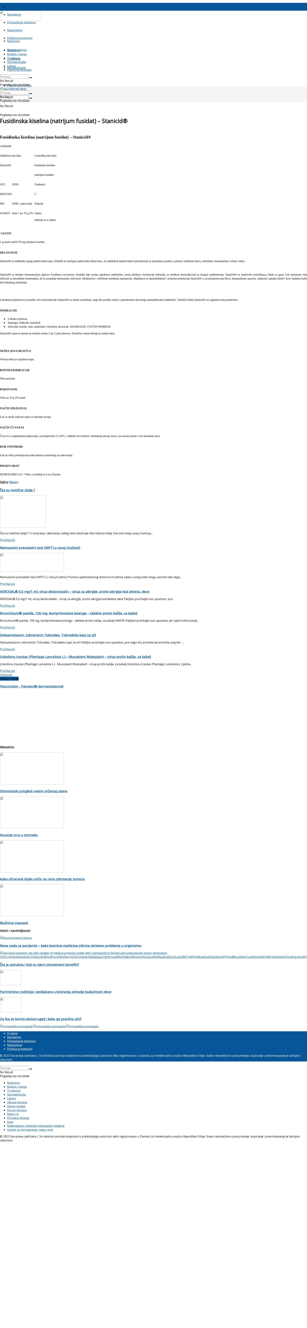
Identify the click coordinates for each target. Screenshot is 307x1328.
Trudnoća (13, 58)
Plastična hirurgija (19, 70)
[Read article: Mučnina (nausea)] (153, 900)
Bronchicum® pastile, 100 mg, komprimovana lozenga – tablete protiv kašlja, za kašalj (68, 613)
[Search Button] (30, 98)
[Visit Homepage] (20, 19)
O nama (12, 7)
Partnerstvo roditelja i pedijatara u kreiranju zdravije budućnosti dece (55, 991)
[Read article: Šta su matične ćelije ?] (153, 512)
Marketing (14, 1037)
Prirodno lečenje (18, 1118)
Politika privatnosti (19, 38)
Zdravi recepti (16, 1106)
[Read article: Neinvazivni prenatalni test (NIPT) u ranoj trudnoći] (153, 562)
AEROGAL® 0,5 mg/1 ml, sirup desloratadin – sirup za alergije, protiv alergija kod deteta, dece (74, 591)
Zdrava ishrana (17, 1102)
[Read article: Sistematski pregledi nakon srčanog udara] (153, 769)
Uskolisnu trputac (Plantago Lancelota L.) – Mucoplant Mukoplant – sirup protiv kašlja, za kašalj (75, 656)
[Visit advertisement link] (16, 1026)
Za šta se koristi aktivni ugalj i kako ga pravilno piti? (41, 1019)
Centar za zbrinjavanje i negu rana (30, 1130)
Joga (10, 1122)
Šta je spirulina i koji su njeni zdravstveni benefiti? (39, 964)
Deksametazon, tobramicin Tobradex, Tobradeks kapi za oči (48, 635)
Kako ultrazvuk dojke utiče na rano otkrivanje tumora (42, 879)
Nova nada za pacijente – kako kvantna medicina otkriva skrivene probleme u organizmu (70, 945)
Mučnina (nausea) (14, 922)
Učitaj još (6, 675)
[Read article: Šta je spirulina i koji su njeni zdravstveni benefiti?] (153, 955)
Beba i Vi (13, 1114)
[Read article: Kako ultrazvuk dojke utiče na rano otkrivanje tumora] (153, 856)
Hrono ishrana (17, 1110)
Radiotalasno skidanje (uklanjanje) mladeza (35, 1126)
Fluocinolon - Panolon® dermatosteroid (31, 686)
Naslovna (13, 41)
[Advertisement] (106, 716)
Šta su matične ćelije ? (17, 490)
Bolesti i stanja (17, 54)
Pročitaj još (7, 540)
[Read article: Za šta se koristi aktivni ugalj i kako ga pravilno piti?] (153, 1005)
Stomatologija (16, 68)
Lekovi (11, 66)
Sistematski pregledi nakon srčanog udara (33, 791)
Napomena (14, 30)
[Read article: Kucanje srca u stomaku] (153, 812)
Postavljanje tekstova (21, 22)
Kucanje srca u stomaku (19, 835)
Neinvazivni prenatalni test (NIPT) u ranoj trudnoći (40, 547)
